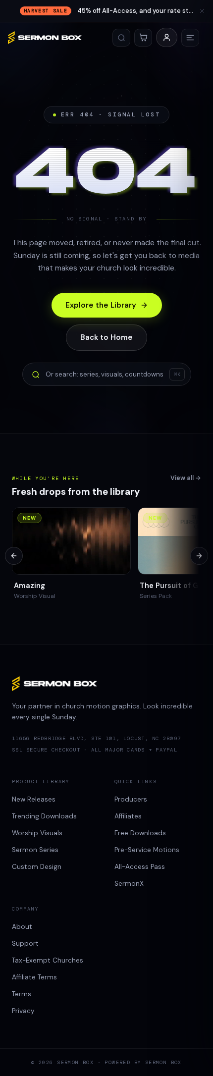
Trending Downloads (44, 816)
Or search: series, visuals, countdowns (113, 374)
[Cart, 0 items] (143, 38)
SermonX (129, 883)
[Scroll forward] (199, 556)
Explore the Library (100, 305)
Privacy (23, 1011)
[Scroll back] (14, 556)
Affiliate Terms (34, 977)
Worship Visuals (37, 833)
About (22, 926)
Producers (130, 799)
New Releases (33, 799)
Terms (21, 994)
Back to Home (106, 337)
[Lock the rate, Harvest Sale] (106, 11)
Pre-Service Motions (146, 850)
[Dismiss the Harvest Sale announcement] (202, 11)
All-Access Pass (139, 866)
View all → (185, 478)
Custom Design (36, 866)
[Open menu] (190, 38)
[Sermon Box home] (45, 37)
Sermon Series (35, 850)
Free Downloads (140, 833)
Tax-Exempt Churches (47, 960)
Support (25, 943)
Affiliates (128, 816)
